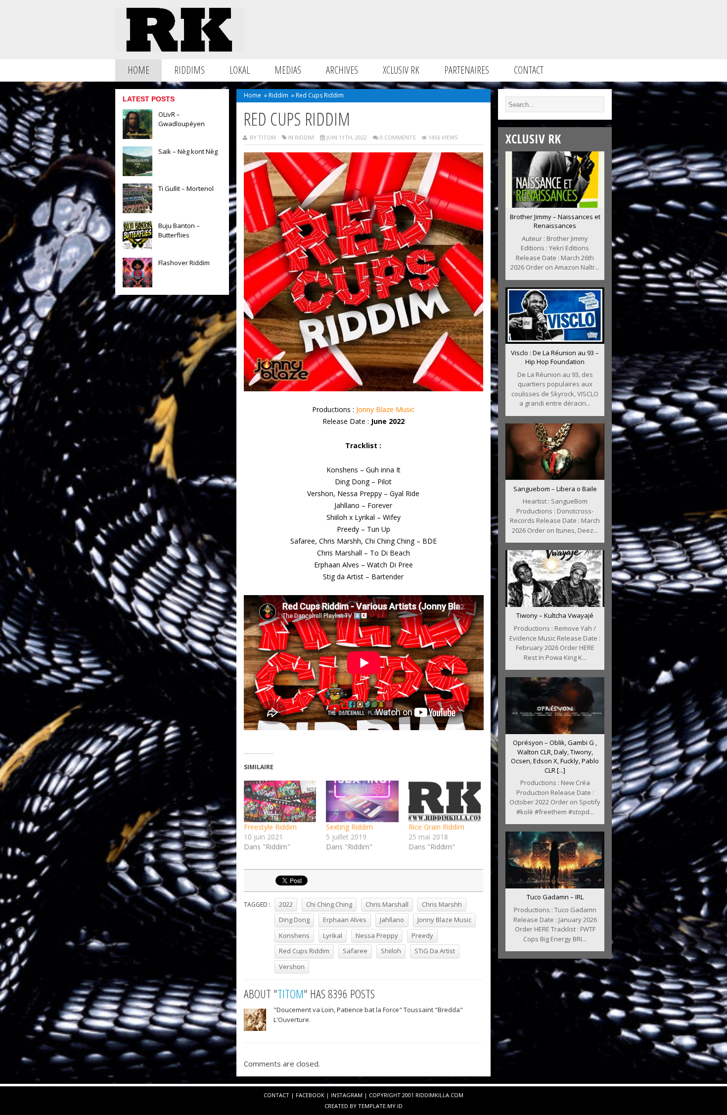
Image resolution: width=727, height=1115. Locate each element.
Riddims (189, 70)
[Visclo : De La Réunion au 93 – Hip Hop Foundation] (554, 341)
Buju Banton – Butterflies (179, 230)
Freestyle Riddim (270, 827)
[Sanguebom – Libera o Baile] (554, 477)
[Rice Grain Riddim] (445, 801)
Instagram (347, 1095)
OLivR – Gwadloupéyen (181, 119)
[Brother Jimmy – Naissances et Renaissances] (554, 205)
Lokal (239, 70)
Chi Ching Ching (329, 904)
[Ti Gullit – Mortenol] (137, 210)
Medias (287, 70)
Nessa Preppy (377, 935)
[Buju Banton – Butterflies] (137, 247)
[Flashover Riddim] (137, 284)
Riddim (278, 95)
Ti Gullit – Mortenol (186, 188)
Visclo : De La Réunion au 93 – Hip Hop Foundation (555, 357)
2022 (286, 904)
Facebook (310, 1095)
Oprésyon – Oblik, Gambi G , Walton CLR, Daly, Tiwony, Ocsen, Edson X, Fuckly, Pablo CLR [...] (555, 756)
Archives (342, 70)
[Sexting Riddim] (362, 801)
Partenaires (466, 70)
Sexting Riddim (349, 827)
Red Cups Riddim (304, 950)
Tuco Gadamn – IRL (555, 896)
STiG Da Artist (434, 950)
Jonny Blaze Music (384, 409)
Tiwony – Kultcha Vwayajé (554, 615)
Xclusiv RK (401, 70)
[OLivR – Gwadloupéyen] (137, 136)
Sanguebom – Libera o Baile (555, 488)
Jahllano (392, 919)
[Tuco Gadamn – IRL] (554, 885)
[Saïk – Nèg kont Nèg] (137, 173)
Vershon (292, 966)
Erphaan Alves (344, 919)
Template (372, 1106)
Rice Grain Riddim (436, 827)
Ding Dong (294, 919)
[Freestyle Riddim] (280, 801)
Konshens (294, 935)
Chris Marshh (442, 904)
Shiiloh (391, 950)
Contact (529, 70)
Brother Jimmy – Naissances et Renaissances (555, 221)
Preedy (422, 935)
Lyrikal (332, 935)
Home (138, 70)
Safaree (355, 950)
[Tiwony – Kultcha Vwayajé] (554, 604)
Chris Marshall (387, 904)
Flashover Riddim (184, 262)
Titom (290, 993)
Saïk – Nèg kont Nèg (188, 151)
